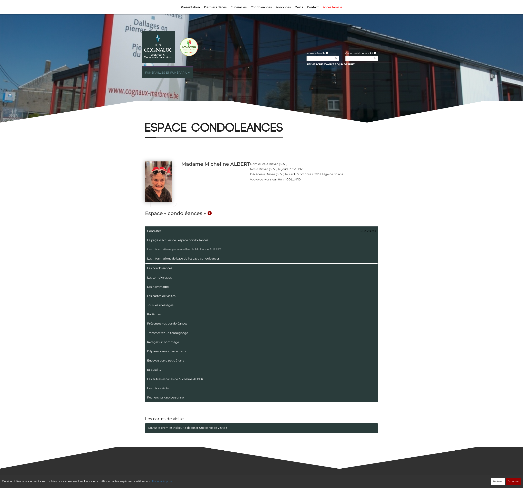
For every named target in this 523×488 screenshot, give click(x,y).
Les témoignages (159, 277)
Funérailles (239, 7)
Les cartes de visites (161, 296)
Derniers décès (215, 7)
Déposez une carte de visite (166, 351)
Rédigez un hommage (163, 342)
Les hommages (158, 287)
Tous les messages (160, 305)
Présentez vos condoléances (167, 323)
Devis (299, 7)
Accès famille (332, 7)
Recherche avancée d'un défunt (330, 64)
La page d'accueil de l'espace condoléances (177, 240)
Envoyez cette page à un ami (167, 360)
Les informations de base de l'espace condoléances (183, 258)
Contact (313, 7)
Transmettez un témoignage (167, 333)
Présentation (190, 7)
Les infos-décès (158, 388)
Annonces (283, 7)
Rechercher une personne (165, 397)
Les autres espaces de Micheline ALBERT (176, 379)
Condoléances (261, 7)
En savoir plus (162, 481)
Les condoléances (159, 268)
